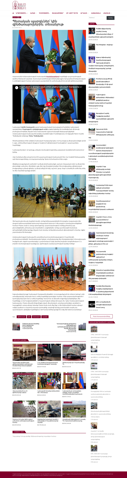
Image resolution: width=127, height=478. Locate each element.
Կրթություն (21, 13)
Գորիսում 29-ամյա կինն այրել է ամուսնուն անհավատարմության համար (23, 421)
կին (29, 316)
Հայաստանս (96, 13)
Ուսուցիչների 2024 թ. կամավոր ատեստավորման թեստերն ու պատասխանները (101, 394)
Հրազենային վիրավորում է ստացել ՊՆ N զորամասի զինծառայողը (73, 420)
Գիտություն (44, 13)
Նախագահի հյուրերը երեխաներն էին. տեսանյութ (48, 391)
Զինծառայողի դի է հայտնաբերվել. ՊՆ (73, 363)
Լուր (20, 17)
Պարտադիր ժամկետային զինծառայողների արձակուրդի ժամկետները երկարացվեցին (23, 364)
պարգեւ (45, 316)
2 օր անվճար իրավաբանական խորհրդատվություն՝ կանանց (47, 363)
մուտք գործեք (25, 436)
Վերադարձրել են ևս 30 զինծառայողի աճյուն (20, 391)
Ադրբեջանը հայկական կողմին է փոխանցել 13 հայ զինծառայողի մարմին (47, 421)
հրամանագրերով (52, 76)
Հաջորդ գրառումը (71, 331)
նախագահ (36, 316)
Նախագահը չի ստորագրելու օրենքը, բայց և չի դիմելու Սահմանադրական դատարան (72, 392)
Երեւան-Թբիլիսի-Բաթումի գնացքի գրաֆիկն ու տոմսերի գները (102, 356)
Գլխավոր (15, 17)
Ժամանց (106, 13)
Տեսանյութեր (58, 13)
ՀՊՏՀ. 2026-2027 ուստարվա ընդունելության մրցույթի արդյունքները (100, 337)
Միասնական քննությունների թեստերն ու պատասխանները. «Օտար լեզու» (101, 414)
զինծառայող (21, 316)
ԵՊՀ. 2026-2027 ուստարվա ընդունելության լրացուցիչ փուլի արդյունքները (101, 456)
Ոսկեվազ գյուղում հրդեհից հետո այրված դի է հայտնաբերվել (30, 325)
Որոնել (110, 18)
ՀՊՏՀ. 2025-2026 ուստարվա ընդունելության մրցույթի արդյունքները (100, 374)
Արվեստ (84, 13)
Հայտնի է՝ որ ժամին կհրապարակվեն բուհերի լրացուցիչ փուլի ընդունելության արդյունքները (102, 435)
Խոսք (32, 13)
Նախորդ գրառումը (27, 328)
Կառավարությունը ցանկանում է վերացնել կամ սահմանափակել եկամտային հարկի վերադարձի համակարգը (66, 327)
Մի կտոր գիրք (72, 13)
